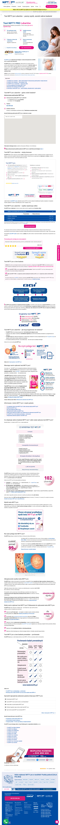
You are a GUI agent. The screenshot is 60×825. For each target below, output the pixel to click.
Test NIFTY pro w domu (19, 810)
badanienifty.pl (5, 11)
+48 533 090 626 (15, 798)
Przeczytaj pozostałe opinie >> (32, 248)
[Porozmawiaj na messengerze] (41, 759)
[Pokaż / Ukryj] (58, 244)
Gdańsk (47, 779)
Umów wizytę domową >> (48, 789)
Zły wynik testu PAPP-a (14, 619)
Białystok (45, 782)
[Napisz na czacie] (49, 759)
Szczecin (21, 782)
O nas (36, 6)
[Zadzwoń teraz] (41, 752)
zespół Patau (34, 482)
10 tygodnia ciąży (50, 336)
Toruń (24, 784)
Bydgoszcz (52, 782)
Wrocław (37, 779)
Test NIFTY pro (7, 59)
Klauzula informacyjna (27, 804)
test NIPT (18, 371)
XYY (10, 492)
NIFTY (20, 51)
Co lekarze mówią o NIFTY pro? (15, 397)
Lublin (26, 782)
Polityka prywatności (27, 807)
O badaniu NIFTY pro (18, 807)
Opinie (32, 6)
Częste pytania (25, 6)
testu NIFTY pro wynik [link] (26, 623)
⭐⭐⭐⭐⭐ (12, 183)
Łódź (16, 782)
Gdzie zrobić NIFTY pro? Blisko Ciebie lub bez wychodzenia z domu (20, 11)
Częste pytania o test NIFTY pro (15, 361)
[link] (13, 233)
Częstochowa (30, 784)
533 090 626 (9, 105)
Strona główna (7, 6)
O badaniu (13, 6)
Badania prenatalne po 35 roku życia (26, 613)
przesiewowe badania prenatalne (20, 616)
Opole (40, 782)
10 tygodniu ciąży (50, 546)
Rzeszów (36, 782)
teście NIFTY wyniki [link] (28, 582)
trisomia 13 (10, 168)
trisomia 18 (16, 166)
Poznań (42, 779)
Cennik (19, 6)
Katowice (53, 779)
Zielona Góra (18, 784)
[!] (25, 170)
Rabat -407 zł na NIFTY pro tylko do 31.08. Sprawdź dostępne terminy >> (30, 9)
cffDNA (24, 540)
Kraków (31, 779)
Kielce (30, 782)
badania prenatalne (18, 73)
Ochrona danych (17, 813)
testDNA (16, 277)
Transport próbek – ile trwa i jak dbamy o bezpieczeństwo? (18, 721)
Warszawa (25, 779)
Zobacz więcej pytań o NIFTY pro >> (48, 712)
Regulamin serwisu (27, 806)
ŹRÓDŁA (16, 814)
